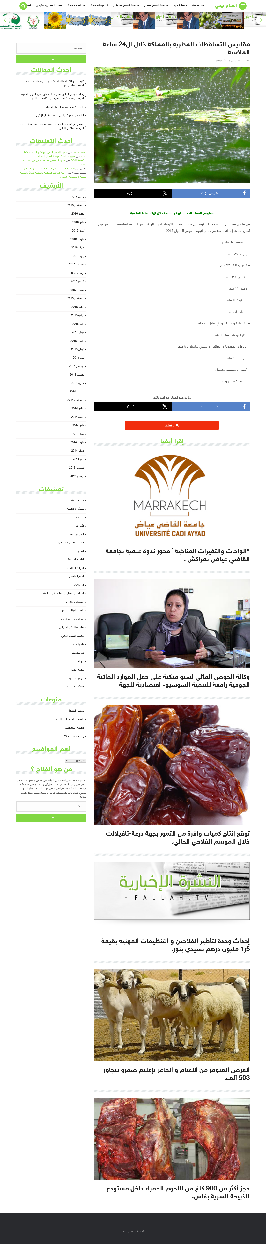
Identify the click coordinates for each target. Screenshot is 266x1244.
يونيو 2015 (77, 315)
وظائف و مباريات (74, 686)
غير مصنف (78, 653)
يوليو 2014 (77, 408)
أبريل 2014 (78, 434)
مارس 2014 (77, 442)
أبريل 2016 (78, 231)
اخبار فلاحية (198, 5)
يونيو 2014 (77, 417)
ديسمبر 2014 (76, 366)
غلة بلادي (78, 644)
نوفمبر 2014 (77, 375)
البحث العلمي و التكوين (49, 5)
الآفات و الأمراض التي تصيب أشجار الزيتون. (59, 115)
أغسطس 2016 (75, 205)
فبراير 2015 (77, 349)
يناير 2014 (78, 459)
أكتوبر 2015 (77, 281)
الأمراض (79, 526)
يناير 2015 (78, 358)
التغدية (80, 551)
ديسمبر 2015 (76, 264)
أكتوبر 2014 (77, 383)
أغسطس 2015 (75, 298)
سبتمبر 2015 (77, 290)
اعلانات (80, 517)
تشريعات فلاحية (75, 602)
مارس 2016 (77, 239)
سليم (83, 156)
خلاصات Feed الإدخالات (70, 719)
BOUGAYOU (78, 160)
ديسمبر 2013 (76, 468)
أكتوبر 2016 (77, 197)
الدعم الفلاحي (76, 576)
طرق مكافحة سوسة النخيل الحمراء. (64, 107)
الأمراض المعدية (75, 534)
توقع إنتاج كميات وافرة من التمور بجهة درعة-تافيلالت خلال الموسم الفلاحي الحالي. (51, 126)
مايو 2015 (78, 324)
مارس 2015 (77, 341)
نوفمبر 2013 (77, 476)
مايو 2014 (78, 425)
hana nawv (79, 152)
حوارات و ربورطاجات (72, 619)
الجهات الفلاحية (75, 568)
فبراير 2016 (77, 247)
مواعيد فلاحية (76, 678)
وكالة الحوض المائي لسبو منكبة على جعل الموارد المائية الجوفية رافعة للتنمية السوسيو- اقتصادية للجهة (52, 96)
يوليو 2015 (77, 307)
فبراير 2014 (77, 451)
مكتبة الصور (180, 5)
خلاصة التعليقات (74, 728)
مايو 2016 (78, 222)
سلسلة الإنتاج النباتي (156, 5)
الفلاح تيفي (226, 6)
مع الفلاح (79, 661)
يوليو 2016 (77, 214)
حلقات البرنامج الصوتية (71, 610)
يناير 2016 (78, 256)
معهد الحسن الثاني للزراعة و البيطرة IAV (45, 152)
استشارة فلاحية (76, 5)
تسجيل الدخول (76, 711)
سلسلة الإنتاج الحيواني (126, 5)
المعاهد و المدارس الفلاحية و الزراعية (63, 593)
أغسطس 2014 (75, 400)
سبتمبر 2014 (77, 391)
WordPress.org (74, 736)
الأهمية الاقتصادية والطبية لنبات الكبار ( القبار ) (49, 168)
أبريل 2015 (78, 332)
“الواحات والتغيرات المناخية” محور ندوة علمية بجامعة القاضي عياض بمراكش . (54, 84)
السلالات (79, 585)
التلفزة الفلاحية (99, 5)
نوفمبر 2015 (77, 273)
